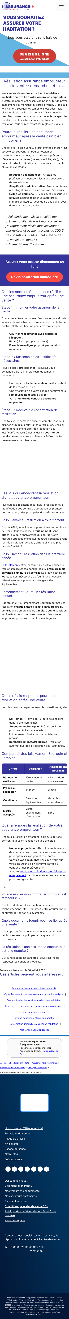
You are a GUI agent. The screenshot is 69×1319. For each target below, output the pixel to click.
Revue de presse (15, 1138)
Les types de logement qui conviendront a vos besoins (33, 1006)
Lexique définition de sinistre (34, 1012)
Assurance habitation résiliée (34, 1029)
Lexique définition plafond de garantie (34, 1018)
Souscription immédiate (35, 56)
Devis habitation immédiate (34, 277)
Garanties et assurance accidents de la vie (34, 988)
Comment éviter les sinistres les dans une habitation (34, 1000)
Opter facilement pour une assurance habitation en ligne (33, 994)
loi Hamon (11, 565)
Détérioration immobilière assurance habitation (34, 1023)
